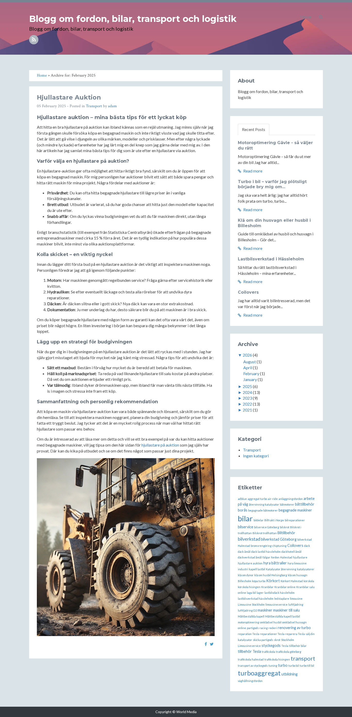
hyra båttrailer (275, 563)
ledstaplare (281, 598)
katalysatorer (305, 569)
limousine (296, 598)
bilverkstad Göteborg (279, 539)
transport (303, 658)
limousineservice (276, 604)
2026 (247, 354)
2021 (247, 409)
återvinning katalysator (264, 504)
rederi (273, 628)
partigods (253, 628)
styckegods (271, 645)
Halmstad (286, 557)
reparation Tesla (248, 634)
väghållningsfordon (250, 680)
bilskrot (284, 527)
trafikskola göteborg (288, 651)
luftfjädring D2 (247, 610)
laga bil (251, 592)
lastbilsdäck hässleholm (279, 592)
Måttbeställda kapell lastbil (282, 616)
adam (112, 106)
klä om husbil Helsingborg (270, 575)
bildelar (259, 520)
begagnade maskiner (295, 510)
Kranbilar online (285, 587)
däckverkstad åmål (250, 557)
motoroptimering (248, 622)
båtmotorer (287, 504)
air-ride (273, 498)
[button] (321, 16)
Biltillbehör (286, 533)
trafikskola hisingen (277, 659)
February (251, 373)
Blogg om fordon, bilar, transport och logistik (133, 18)
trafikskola (268, 651)
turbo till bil (307, 665)
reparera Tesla (295, 634)
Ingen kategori (256, 455)
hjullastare (300, 557)
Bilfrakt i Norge (274, 520)
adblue (242, 498)
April (247, 367)
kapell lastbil (257, 569)
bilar (245, 518)
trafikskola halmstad (251, 659)
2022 (247, 403)
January (250, 379)
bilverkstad (249, 539)
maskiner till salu (286, 610)
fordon (275, 557)
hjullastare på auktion (160, 444)
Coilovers (248, 292)
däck (307, 545)
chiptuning (279, 545)
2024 (247, 392)
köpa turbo (258, 581)
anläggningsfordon (291, 498)
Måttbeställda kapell (251, 616)
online (242, 628)
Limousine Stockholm (251, 604)
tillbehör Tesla (249, 651)
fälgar (266, 557)
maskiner (265, 610)
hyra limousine (297, 563)
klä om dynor (246, 575)
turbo (283, 665)
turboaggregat (259, 673)
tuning (273, 665)
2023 (247, 397)
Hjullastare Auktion (69, 97)
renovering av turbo (294, 627)
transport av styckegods (253, 665)
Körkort (273, 581)
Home (305, 16)
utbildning (289, 674)
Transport (94, 106)
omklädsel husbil (270, 622)
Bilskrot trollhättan (265, 533)
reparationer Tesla (272, 634)
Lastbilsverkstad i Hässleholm (271, 259)
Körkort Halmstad (292, 581)
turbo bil (293, 665)
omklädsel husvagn (294, 622)
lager (260, 592)
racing (263, 628)
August (249, 361)
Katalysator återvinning (281, 569)
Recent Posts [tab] (253, 129)
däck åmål (244, 551)
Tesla (284, 645)
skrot (277, 639)
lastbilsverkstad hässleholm (255, 598)
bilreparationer (295, 520)
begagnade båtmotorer (263, 510)
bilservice (245, 527)
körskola (309, 581)
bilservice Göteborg (266, 527)
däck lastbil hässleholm (266, 551)
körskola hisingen (249, 587)
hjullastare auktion (250, 563)
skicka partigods (263, 639)
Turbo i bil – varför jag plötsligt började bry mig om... (272, 184)
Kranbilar (267, 587)
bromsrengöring (261, 545)
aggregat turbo (257, 498)
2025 (247, 386)
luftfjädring (295, 604)
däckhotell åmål (291, 551)
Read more (252, 170)
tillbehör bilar (298, 645)
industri (243, 569)
